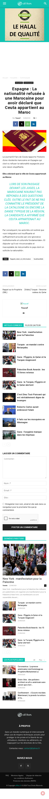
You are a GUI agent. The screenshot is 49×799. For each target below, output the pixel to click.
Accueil (5, 78)
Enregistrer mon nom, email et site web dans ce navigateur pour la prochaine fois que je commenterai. (24, 507)
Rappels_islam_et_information (20, 259)
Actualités (14, 78)
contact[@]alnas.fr (32, 748)
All (34, 660)
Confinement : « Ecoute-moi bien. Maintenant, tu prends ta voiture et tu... (32, 695)
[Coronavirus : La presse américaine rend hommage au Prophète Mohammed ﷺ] (9, 669)
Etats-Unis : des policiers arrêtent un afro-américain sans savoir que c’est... (31, 682)
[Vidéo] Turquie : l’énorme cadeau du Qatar (35, 291)
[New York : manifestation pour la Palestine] (9, 335)
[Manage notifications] (43, 793)
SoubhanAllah (38, 259)
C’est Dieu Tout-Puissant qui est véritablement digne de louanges (31, 397)
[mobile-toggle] (4, 3)
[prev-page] (4, 444)
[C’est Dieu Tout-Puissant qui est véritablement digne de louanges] (9, 397)
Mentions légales (17, 775)
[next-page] (8, 444)
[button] (45, 3)
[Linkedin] (33, 123)
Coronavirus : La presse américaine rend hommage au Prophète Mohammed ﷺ (30, 669)
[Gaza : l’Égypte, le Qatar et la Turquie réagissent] (9, 360)
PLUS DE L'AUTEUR (33, 325)
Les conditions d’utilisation (23, 778)
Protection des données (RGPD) (24, 781)
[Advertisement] (24, 58)
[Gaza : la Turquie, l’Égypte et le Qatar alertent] (9, 385)
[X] (21, 123)
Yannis (5, 585)
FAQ (7, 775)
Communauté (25, 78)
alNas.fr (18, 785)
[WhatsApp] (27, 123)
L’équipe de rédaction (33, 775)
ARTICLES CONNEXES (13, 325)
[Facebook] (15, 123)
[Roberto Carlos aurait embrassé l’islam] (9, 409)
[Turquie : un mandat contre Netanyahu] (9, 347)
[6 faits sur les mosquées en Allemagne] (9, 422)
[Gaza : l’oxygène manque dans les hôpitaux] (9, 434)
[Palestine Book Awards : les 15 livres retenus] (9, 372)
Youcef (17, 118)
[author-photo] (24, 303)
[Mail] (24, 313)
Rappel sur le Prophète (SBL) (12, 291)
